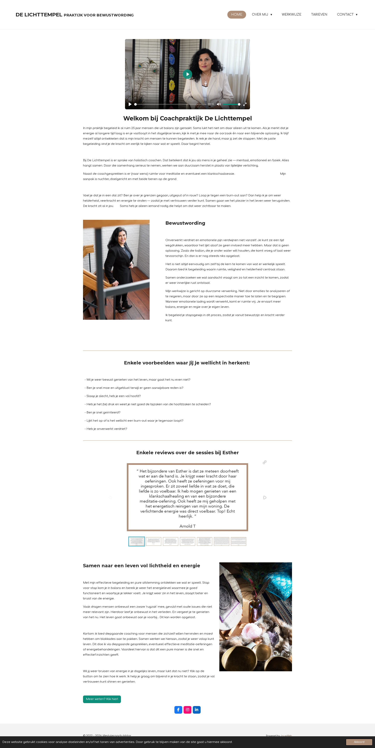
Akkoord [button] (359, 742)
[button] (265, 462)
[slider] (170, 104)
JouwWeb (286, 736)
